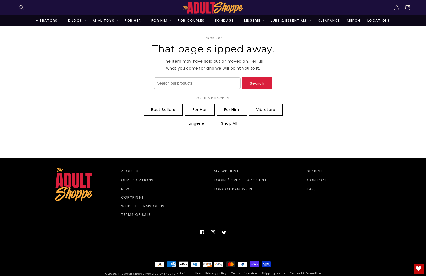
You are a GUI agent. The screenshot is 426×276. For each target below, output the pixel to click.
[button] (21, 7)
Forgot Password (234, 188)
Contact (317, 180)
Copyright (132, 197)
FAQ (311, 188)
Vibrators (265, 109)
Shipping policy (273, 273)
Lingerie (196, 123)
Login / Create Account (240, 180)
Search (257, 83)
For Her (200, 109)
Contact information (305, 273)
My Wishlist (226, 171)
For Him (231, 109)
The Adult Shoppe (131, 274)
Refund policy (190, 273)
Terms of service (244, 273)
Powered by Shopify (160, 274)
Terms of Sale (136, 214)
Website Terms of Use (144, 206)
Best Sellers (163, 109)
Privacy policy (216, 273)
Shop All (229, 123)
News (126, 188)
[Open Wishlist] (419, 269)
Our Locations (137, 180)
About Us (131, 171)
